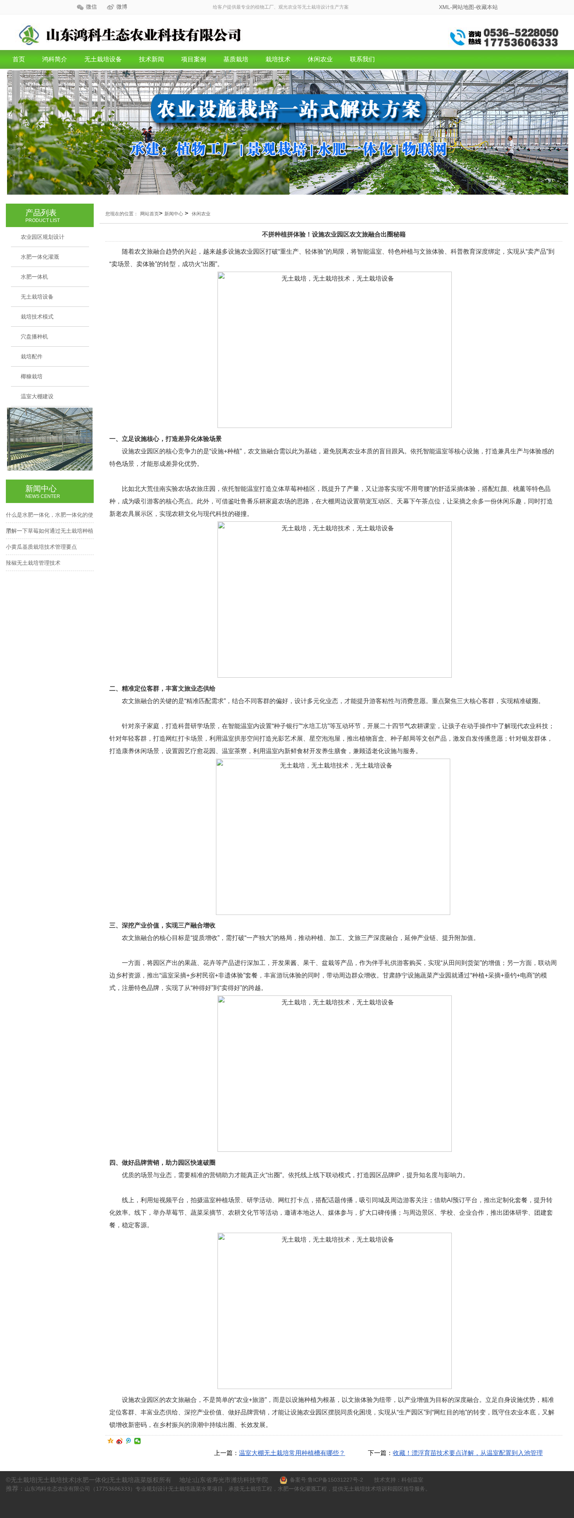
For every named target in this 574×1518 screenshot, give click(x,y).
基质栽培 (235, 59)
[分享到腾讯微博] (128, 1441)
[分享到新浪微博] (119, 1441)
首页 (18, 59)
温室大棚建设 (37, 396)
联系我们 (362, 59)
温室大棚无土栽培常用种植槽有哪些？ (292, 1453)
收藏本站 (487, 7)
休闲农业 (320, 59)
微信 (91, 7)
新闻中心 (173, 214)
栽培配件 (32, 356)
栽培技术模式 (37, 316)
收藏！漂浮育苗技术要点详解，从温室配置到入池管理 (468, 1453)
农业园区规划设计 (42, 237)
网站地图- (464, 7)
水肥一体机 (34, 277)
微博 (121, 7)
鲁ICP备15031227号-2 (335, 1480)
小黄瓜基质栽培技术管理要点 (41, 547)
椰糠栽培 (32, 376)
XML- (445, 7)
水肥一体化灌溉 (40, 257)
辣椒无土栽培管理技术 (33, 563)
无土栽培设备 (103, 59)
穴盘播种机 (34, 336)
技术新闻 (151, 59)
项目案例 (193, 59)
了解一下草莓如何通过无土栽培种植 (49, 531)
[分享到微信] (137, 1441)
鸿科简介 (54, 59)
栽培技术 (278, 59)
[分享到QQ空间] (110, 1441)
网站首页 (149, 214)
